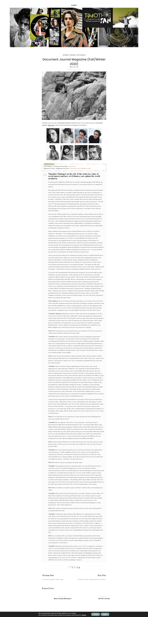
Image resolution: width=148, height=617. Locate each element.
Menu (75, 5)
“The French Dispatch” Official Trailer (52, 579)
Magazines (73, 55)
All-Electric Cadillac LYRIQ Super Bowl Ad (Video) (92, 579)
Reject (105, 614)
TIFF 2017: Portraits (104, 598)
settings (84, 615)
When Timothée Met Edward (62, 598)
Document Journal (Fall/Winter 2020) (80, 168)
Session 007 (72, 166)
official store (51, 125)
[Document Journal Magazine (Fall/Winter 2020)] (72, 567)
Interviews (66, 55)
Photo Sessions (81, 55)
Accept (95, 614)
